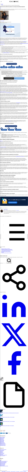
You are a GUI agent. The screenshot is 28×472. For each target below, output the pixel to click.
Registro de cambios (2, 464)
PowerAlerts (1, 454)
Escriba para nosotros (2, 463)
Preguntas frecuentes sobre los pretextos (6, 252)
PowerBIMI (1, 452)
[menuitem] (3, 471)
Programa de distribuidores (3, 462)
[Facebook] (14, 376)
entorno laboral (18, 102)
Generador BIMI (2, 441)
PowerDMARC (17, 210)
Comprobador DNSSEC (3, 445)
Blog (0, 460)
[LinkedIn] (27, 209)
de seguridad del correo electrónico (20, 156)
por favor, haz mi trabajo (9, 92)
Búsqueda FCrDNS (2, 442)
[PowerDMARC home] (14, 1)
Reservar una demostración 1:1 (4, 461)
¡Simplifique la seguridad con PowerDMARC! (6, 249)
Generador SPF (2, 438)
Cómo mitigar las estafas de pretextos (6, 251)
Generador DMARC (2, 437)
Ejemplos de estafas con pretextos (5, 248)
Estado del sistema (2, 465)
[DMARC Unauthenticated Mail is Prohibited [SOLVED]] (0, 236)
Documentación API (2, 455)
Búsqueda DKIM (2, 440)
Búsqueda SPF (2, 439)
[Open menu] (1, 1)
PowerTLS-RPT (2, 453)
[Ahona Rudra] (4, 19)
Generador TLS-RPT (2, 444)
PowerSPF (1, 451)
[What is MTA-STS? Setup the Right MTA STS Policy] (27, 236)
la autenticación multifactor (6, 52)
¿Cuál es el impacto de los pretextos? (5, 250)
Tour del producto (2, 450)
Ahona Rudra (6, 209)
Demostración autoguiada (3, 449)
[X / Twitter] (14, 348)
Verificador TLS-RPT (2, 443)
